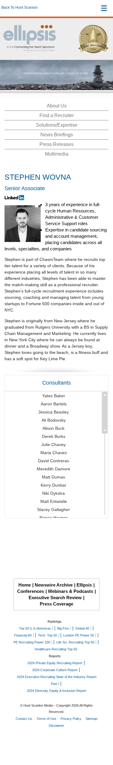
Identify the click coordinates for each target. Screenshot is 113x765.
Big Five (63, 628)
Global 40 (82, 628)
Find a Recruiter (56, 115)
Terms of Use (46, 718)
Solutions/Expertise (56, 125)
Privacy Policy (71, 718)
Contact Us (24, 718)
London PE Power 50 (78, 635)
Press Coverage (56, 603)
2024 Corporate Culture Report (54, 670)
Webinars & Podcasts (70, 591)
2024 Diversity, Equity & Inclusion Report (56, 690)
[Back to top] (102, 738)
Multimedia (56, 153)
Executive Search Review (55, 597)
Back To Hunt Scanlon (20, 7)
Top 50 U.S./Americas (35, 628)
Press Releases (56, 144)
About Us (57, 105)
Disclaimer (56, 725)
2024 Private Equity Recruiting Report (54, 663)
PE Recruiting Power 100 (32, 642)
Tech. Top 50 (47, 635)
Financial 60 (23, 635)
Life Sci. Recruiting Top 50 (75, 642)
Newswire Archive (54, 584)
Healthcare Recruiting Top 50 (56, 649)
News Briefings (56, 134)
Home (24, 584)
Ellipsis (84, 584)
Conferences (30, 591)
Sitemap (91, 718)
